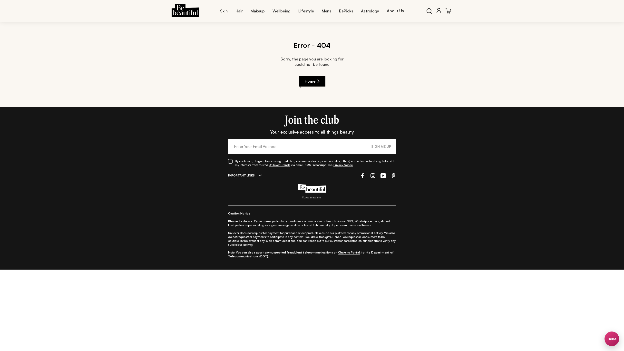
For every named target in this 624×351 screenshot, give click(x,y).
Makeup (258, 11)
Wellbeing (282, 11)
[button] (362, 175)
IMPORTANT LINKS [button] (241, 175)
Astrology (370, 11)
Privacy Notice (343, 165)
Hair (239, 11)
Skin (224, 11)
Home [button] (310, 81)
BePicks (346, 11)
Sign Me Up (381, 146)
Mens (326, 11)
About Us (395, 10)
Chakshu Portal (349, 252)
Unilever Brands (279, 165)
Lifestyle (306, 11)
